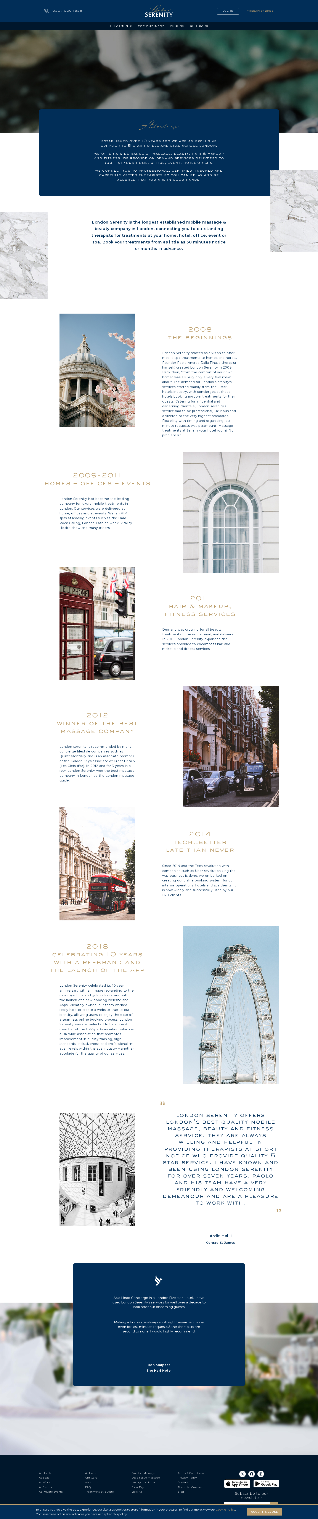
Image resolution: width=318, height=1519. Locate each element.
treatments (121, 26)
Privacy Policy (187, 1477)
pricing (177, 26)
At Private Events (51, 1491)
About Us (91, 1482)
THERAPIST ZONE (260, 10)
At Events (45, 1487)
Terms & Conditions (191, 1473)
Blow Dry (138, 1487)
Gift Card (91, 1477)
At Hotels (45, 1473)
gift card (199, 26)
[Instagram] (260, 1474)
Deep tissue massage (146, 1477)
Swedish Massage (143, 1473)
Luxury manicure (143, 1482)
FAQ (88, 1487)
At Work (44, 1482)
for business (151, 26)
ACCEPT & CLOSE (264, 1511)
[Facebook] (251, 1474)
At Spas (44, 1477)
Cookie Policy (225, 1509)
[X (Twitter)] (242, 1474)
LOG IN (228, 11)
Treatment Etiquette (99, 1491)
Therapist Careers (190, 1487)
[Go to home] (159, 11)
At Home (91, 1473)
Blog (181, 1491)
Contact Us (185, 1482)
